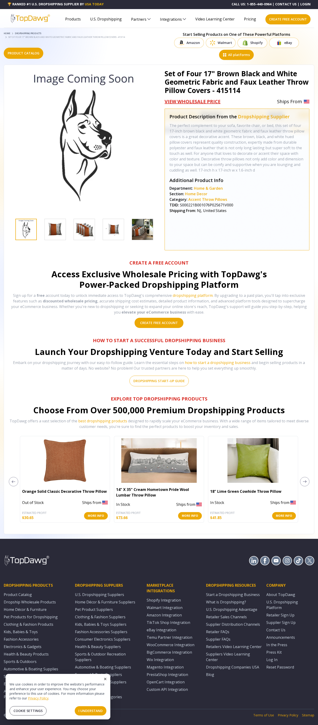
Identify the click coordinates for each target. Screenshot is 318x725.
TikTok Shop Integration (168, 622)
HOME (7, 33)
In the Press (276, 644)
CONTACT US (286, 4)
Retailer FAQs (217, 631)
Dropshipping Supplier (264, 116)
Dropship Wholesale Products (30, 602)
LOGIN (305, 4)
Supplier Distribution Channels (233, 624)
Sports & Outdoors (20, 661)
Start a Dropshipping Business (233, 594)
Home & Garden (208, 188)
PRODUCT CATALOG (23, 53)
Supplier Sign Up (281, 622)
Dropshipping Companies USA (232, 667)
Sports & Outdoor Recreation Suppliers (100, 657)
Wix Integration (160, 659)
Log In (271, 659)
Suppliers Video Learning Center (228, 657)
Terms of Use (263, 715)
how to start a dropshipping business (217, 362)
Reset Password (280, 667)
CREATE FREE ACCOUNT (288, 19)
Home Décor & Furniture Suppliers (105, 602)
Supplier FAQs (218, 639)
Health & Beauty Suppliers (98, 646)
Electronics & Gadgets (22, 646)
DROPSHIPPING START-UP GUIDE (159, 381)
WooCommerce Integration (170, 644)
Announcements (280, 637)
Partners (138, 19)
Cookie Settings (28, 710)
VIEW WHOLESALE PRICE (192, 101)
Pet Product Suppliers (94, 609)
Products (73, 19)
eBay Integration (161, 629)
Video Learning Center (215, 19)
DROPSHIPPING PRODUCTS (28, 33)
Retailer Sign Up (280, 615)
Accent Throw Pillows (207, 199)
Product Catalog (18, 594)
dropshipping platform (193, 295)
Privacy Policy (38, 698)
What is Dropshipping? (226, 602)
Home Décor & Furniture (25, 609)
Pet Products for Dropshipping (31, 616)
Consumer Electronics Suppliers (102, 639)
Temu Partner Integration (169, 637)
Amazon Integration (164, 615)
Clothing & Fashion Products (28, 624)
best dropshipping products (102, 421)
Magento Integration (165, 667)
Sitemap (308, 715)
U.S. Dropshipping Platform (282, 604)
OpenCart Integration (166, 682)
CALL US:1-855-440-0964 (251, 4)
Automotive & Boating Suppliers (103, 667)
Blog (210, 674)
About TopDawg (280, 594)
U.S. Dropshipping (106, 19)
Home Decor (196, 193)
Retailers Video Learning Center (234, 646)
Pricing (250, 19)
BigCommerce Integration (169, 652)
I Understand (90, 710)
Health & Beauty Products (26, 654)
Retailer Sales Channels (226, 616)
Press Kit (274, 652)
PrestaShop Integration (167, 674)
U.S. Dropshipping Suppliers (99, 594)
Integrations (171, 19)
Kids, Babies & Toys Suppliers (100, 624)
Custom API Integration (167, 689)
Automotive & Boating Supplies (31, 669)
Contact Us (275, 629)
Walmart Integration (165, 607)
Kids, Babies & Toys (21, 631)
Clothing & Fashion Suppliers (100, 616)
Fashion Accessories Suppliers (101, 631)
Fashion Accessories (21, 639)
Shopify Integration (164, 600)
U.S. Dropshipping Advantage (231, 609)
